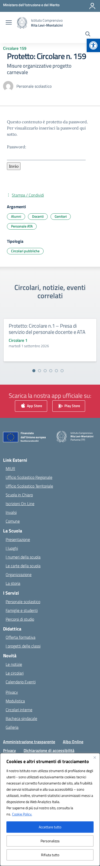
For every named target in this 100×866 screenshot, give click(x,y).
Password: (16, 146)
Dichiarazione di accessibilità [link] (49, 750)
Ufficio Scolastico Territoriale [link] (29, 486)
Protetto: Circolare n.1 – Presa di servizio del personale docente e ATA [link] (47, 329)
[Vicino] (95, 757)
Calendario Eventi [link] (21, 682)
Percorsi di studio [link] (20, 619)
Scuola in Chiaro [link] (19, 495)
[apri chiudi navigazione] (9, 23)
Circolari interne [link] (19, 710)
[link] (93, 45)
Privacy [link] (12, 692)
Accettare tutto (50, 827)
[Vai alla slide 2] (39, 370)
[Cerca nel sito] (88, 34)
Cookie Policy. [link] (22, 814)
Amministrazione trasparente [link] (29, 742)
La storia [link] (13, 583)
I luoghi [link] (12, 548)
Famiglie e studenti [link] (22, 610)
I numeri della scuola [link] (23, 557)
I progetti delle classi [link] (23, 646)
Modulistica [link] (15, 701)
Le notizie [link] (14, 664)
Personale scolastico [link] (23, 601)
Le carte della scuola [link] (23, 566)
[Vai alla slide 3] (45, 370)
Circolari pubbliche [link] (25, 251)
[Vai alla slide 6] (62, 370)
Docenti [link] (38, 216)
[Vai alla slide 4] (50, 370)
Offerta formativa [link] (20, 637)
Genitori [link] (61, 216)
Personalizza (50, 841)
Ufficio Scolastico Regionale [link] (29, 477)
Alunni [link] (16, 216)
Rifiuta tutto (50, 854)
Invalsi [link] (11, 512)
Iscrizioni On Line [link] (20, 503)
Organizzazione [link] (19, 574)
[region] (50, 809)
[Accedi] (92, 6)
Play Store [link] (72, 405)
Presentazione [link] (18, 539)
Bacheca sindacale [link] (21, 718)
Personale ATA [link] (22, 226)
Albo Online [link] (73, 742)
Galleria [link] (12, 727)
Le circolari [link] (15, 673)
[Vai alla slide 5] (56, 370)
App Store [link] (34, 405)
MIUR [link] (10, 468)
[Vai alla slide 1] (33, 370)
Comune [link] (13, 521)
